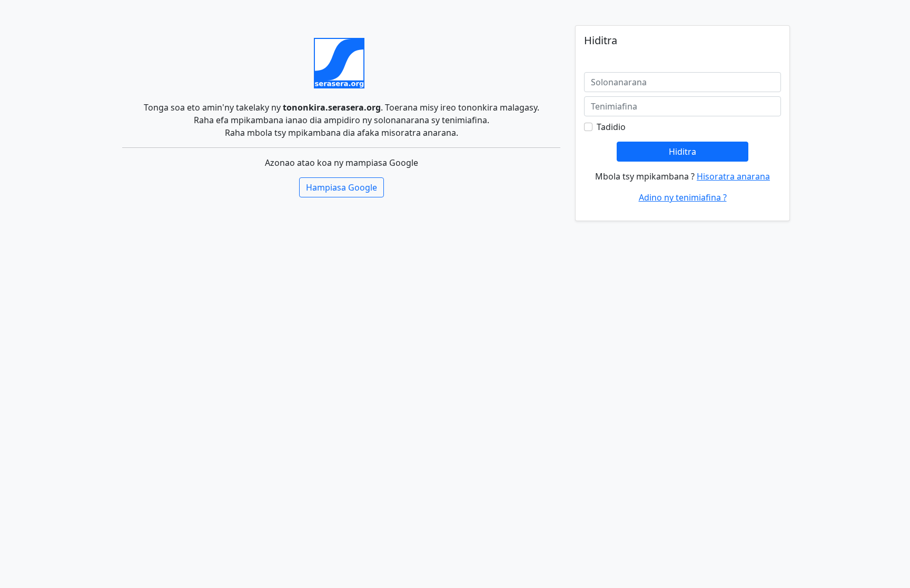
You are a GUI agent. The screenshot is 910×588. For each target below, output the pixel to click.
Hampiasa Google (341, 187)
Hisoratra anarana (733, 176)
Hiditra (682, 151)
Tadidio (611, 127)
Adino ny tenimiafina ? (683, 197)
